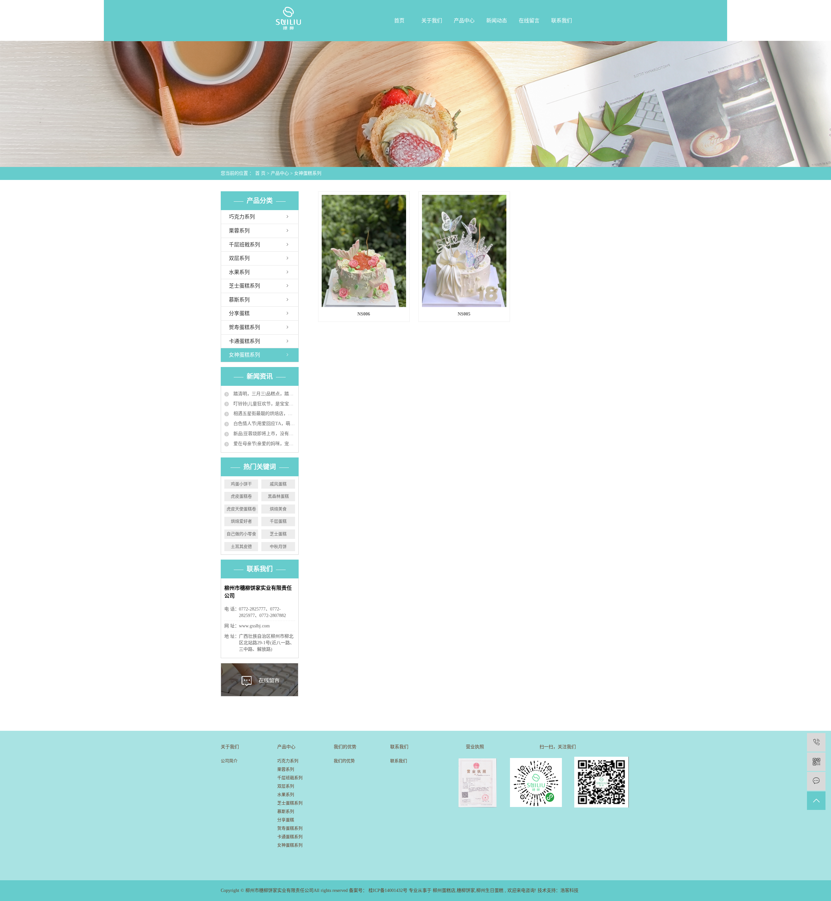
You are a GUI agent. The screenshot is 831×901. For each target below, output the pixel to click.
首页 (399, 20)
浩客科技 (569, 890)
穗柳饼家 (466, 890)
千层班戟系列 (244, 244)
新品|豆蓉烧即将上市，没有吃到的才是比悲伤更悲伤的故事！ (263, 433)
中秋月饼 (278, 546)
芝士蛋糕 (278, 533)
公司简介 (229, 760)
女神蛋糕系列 (307, 173)
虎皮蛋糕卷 (241, 496)
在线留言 (529, 20)
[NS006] (364, 251)
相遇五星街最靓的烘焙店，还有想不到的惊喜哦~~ (263, 413)
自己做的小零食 (241, 533)
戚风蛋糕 (278, 483)
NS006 (363, 314)
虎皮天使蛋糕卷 (241, 508)
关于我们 (431, 20)
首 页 (260, 173)
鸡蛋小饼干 (241, 483)
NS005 (464, 314)
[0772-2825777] (816, 742)
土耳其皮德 (241, 546)
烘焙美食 (278, 508)
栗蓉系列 (239, 230)
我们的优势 (344, 760)
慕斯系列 (239, 299)
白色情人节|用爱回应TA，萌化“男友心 (263, 423)
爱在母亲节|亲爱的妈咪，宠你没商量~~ (263, 443)
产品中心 (464, 20)
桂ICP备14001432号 (387, 890)
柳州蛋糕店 (444, 890)
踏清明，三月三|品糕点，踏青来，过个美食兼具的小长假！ (263, 393)
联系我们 (561, 20)
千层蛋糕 (278, 521)
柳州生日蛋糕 (489, 890)
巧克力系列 (242, 216)
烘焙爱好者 (241, 521)
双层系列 (239, 258)
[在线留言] (816, 781)
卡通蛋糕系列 (244, 341)
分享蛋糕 (239, 313)
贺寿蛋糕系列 (244, 327)
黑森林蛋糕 (278, 496)
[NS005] (464, 251)
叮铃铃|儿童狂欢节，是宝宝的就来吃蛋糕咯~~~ (263, 403)
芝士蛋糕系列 (244, 286)
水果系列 (239, 272)
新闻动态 (496, 20)
